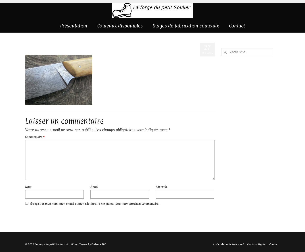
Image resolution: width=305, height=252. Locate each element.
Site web (161, 187)
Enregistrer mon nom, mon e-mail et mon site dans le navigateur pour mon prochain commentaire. (94, 203)
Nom (28, 187)
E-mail (94, 187)
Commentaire (34, 137)
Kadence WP (98, 244)
